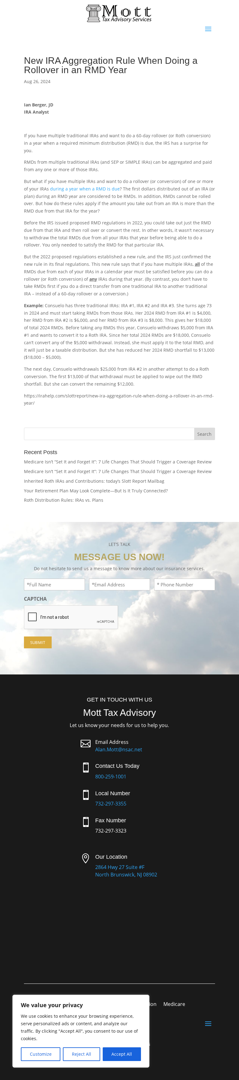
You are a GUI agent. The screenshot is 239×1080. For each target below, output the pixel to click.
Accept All (121, 1054)
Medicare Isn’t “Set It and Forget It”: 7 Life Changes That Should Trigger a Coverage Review (118, 462)
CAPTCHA (35, 598)
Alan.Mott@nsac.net (118, 749)
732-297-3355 (110, 803)
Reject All (81, 1054)
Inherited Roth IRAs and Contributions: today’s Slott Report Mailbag (94, 481)
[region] (80, 1031)
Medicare (174, 1004)
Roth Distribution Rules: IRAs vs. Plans (63, 500)
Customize (41, 1054)
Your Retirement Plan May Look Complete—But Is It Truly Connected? (96, 491)
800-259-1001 (110, 776)
